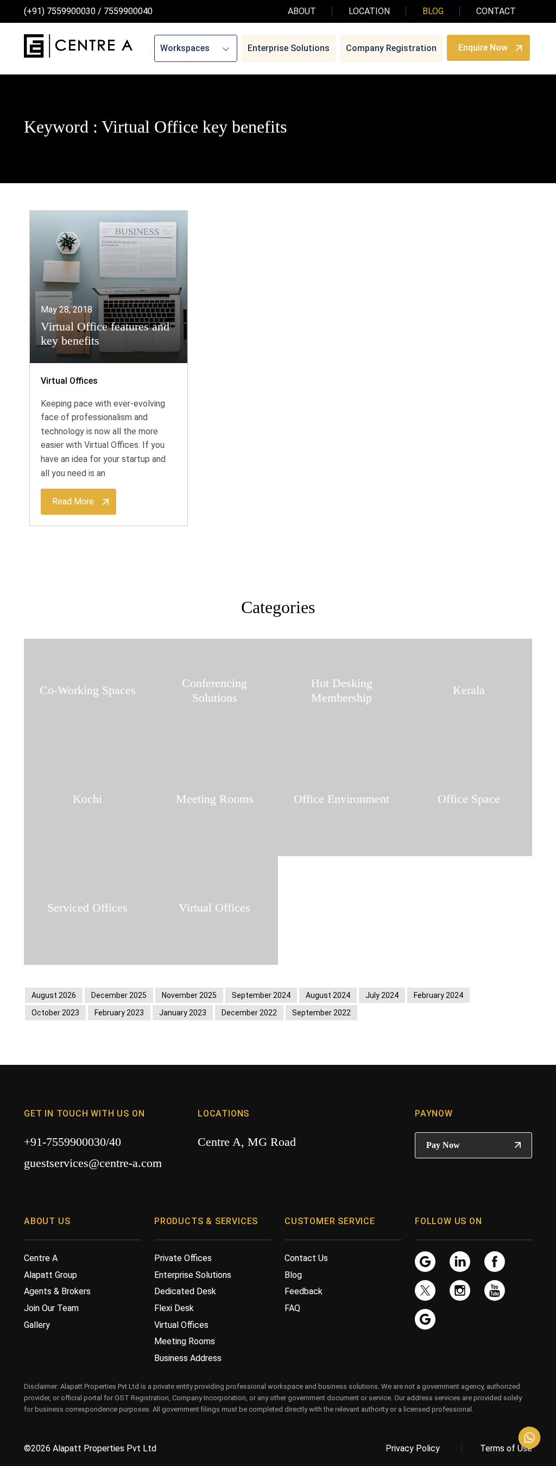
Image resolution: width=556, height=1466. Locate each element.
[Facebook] (494, 1261)
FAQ (292, 1308)
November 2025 (189, 995)
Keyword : (61, 126)
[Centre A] (78, 46)
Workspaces (185, 48)
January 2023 (182, 1012)
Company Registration (391, 48)
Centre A (41, 1258)
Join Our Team (51, 1308)
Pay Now (443, 1145)
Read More (73, 501)
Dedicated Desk (185, 1291)
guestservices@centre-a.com (93, 1163)
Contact (496, 11)
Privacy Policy (413, 1448)
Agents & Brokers (57, 1291)
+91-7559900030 (65, 1142)
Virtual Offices (69, 381)
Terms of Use (506, 1448)
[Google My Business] (425, 1261)
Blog (433, 11)
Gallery (37, 1325)
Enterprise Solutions (289, 48)
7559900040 (128, 11)
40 (115, 1142)
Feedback (304, 1291)
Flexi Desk (174, 1308)
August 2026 (53, 995)
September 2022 (321, 1012)
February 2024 (438, 995)
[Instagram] (460, 1289)
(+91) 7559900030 (60, 11)
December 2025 (119, 995)
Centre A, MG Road (247, 1142)
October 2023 (55, 1012)
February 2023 (119, 1012)
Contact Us (306, 1258)
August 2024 (328, 995)
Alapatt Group (50, 1275)
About (302, 11)
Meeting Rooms (184, 1341)
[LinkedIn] (460, 1261)
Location (369, 11)
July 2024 (382, 995)
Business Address (188, 1358)
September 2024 (261, 995)
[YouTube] (494, 1289)
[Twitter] (425, 1289)
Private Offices (183, 1258)
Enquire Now (483, 47)
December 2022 (249, 1012)
